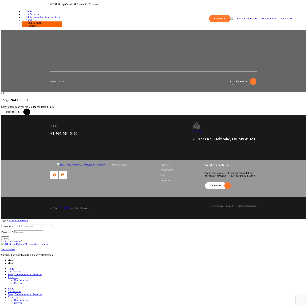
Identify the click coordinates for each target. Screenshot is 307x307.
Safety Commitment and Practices (25, 274)
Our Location (21, 280)
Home (11, 268)
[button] (203, 18)
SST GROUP (64, 208)
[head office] (196, 125)
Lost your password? (11, 241)
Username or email (11, 226)
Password (7, 232)
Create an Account (18, 220)
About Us (13, 277)
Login (5, 238)
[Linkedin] (63, 175)
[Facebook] (54, 175)
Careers (18, 283)
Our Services (14, 271)
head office (198, 131)
